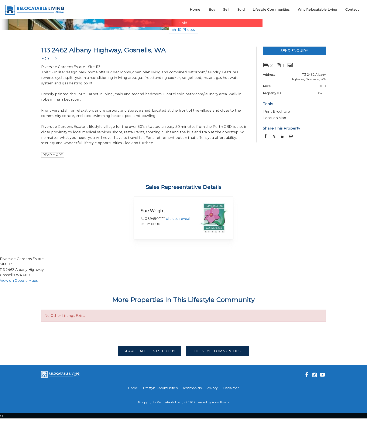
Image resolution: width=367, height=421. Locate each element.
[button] (293, 111)
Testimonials (192, 388)
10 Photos (186, 30)
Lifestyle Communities (271, 9)
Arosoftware (221, 402)
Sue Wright (153, 210)
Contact (352, 9)
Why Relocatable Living (317, 9)
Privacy (212, 388)
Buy (212, 9)
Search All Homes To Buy (149, 351)
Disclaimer (231, 388)
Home (195, 9)
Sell (226, 9)
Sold (241, 9)
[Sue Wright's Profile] (215, 217)
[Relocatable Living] (34, 9)
